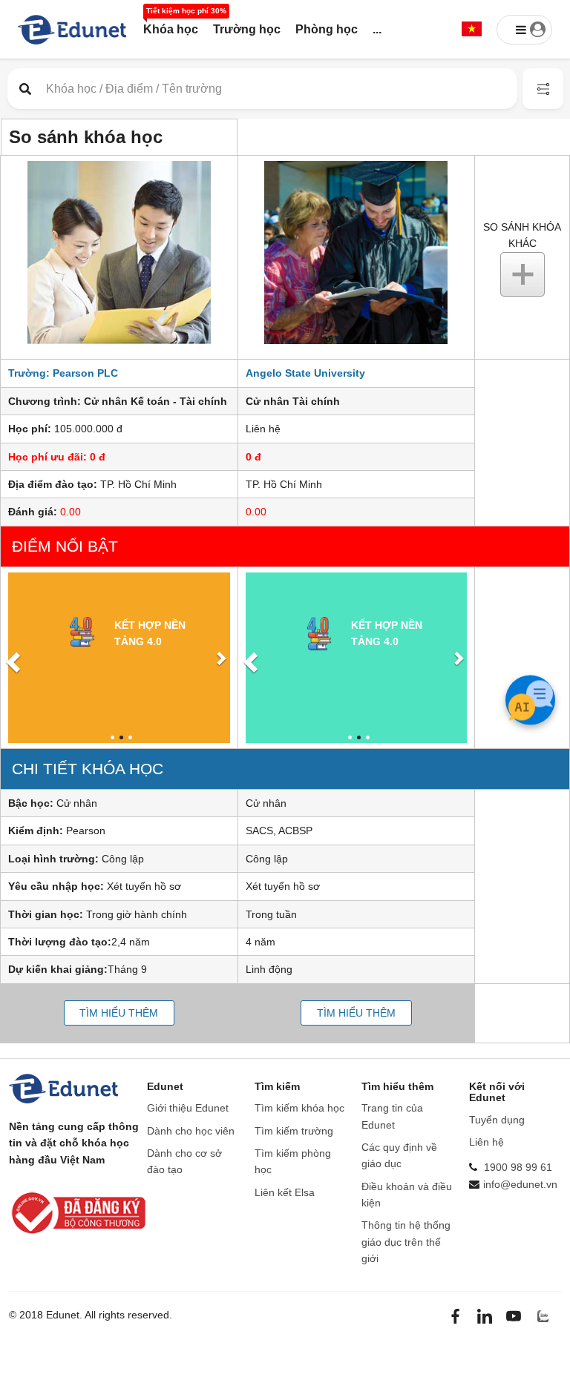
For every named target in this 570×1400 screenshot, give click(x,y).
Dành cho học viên (191, 1131)
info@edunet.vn (520, 1184)
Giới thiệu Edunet (188, 1108)
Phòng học (326, 29)
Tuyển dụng (497, 1120)
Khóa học (170, 29)
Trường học (247, 29)
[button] (471, 30)
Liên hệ (486, 1142)
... (377, 29)
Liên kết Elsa (285, 1192)
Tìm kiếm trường (294, 1131)
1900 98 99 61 (518, 1167)
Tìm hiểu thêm (118, 1013)
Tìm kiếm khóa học (299, 1108)
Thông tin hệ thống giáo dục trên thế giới (406, 1241)
